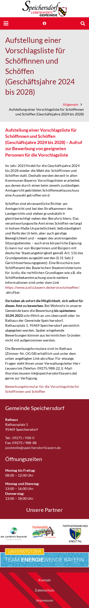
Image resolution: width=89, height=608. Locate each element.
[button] (6, 23)
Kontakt (44, 580)
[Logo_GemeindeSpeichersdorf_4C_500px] (44, 8)
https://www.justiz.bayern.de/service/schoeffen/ (42, 287)
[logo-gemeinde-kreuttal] (75, 533)
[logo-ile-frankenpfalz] (44, 531)
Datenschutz (44, 590)
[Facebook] (44, 23)
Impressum (44, 600)
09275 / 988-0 (23, 438)
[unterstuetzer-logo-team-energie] (44, 558)
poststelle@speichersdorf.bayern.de (33, 448)
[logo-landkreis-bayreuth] (13, 533)
